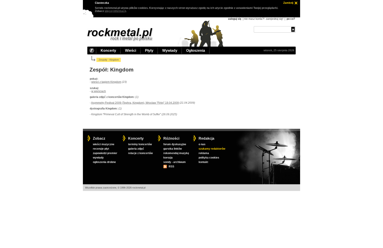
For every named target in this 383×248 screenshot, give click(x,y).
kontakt (203, 162)
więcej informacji (115, 11)
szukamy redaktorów (212, 148)
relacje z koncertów (140, 153)
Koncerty (108, 50)
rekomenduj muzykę (176, 153)
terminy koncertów (140, 144)
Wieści (130, 50)
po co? (291, 18)
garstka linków (172, 148)
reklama (204, 153)
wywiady (98, 157)
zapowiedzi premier (105, 153)
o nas (202, 144)
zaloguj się (234, 18)
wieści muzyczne (103, 144)
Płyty (149, 50)
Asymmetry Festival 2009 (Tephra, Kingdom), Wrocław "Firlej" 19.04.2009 (135, 102)
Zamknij (288, 2)
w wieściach (98, 91)
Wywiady (169, 50)
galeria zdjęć (136, 148)
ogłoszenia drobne (104, 162)
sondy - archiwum (174, 162)
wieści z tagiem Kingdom (106, 81)
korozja (168, 157)
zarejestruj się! (274, 18)
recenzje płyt (101, 148)
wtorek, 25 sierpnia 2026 (279, 50)
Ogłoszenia (195, 50)
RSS (171, 166)
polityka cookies (209, 157)
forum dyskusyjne (174, 144)
